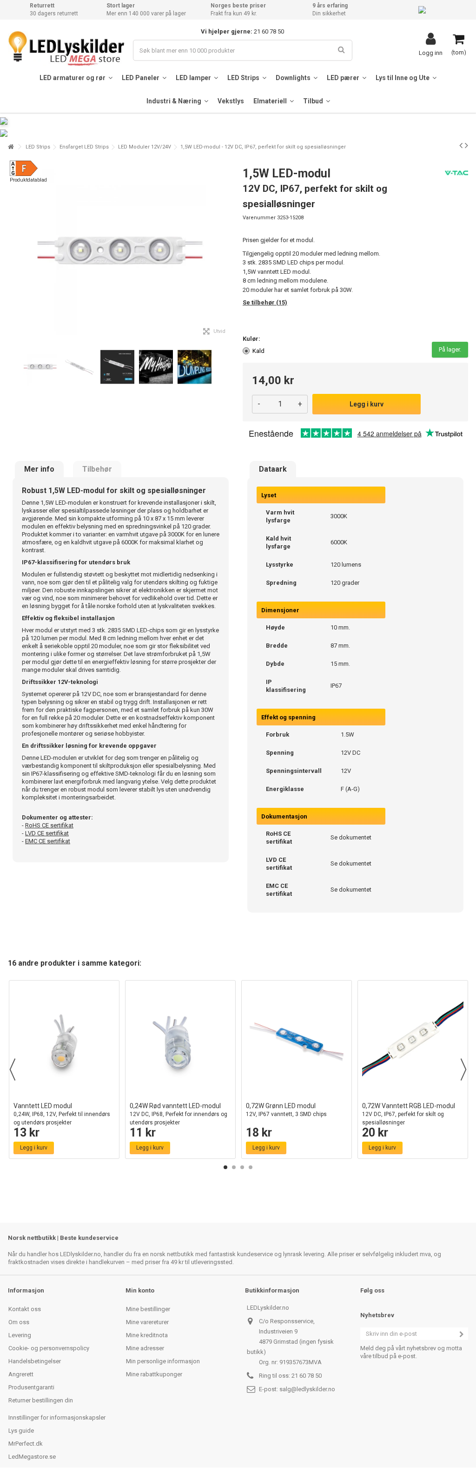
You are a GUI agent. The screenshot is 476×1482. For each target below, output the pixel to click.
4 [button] (250, 1167)
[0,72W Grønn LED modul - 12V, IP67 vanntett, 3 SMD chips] (296, 1041)
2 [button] (234, 1167)
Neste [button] (228, 250)
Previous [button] (12, 1069)
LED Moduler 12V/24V (144, 147)
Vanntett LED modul (61, 1114)
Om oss (18, 1322)
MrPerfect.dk (25, 1443)
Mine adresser (145, 1348)
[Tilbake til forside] (10, 147)
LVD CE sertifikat (47, 833)
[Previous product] (461, 145)
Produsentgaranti (31, 1387)
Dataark (273, 469)
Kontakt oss (24, 1309)
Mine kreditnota (147, 1335)
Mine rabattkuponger (154, 1374)
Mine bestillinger (148, 1309)
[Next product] (466, 145)
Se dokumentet (351, 837)
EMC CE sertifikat (47, 841)
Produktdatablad (28, 180)
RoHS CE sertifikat (49, 825)
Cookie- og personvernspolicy (48, 1348)
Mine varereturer (147, 1322)
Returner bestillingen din (40, 1400)
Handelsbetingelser (34, 1361)
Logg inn (431, 52)
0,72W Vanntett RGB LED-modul (408, 1114)
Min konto (140, 1290)
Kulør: (252, 338)
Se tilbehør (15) (265, 302)
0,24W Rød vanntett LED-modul (178, 1114)
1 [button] (225, 1167)
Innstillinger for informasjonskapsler (57, 1417)
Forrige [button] (13, 250)
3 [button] (242, 1167)
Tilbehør (97, 469)
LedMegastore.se (32, 1456)
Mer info (39, 469)
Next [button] (463, 1069)
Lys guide (21, 1430)
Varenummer (259, 218)
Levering (19, 1335)
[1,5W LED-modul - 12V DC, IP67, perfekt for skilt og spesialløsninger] (40, 367)
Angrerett (20, 1374)
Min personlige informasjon (163, 1361)
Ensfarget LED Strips (84, 147)
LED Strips (38, 147)
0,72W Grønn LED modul (286, 1109)
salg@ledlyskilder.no (307, 1389)
